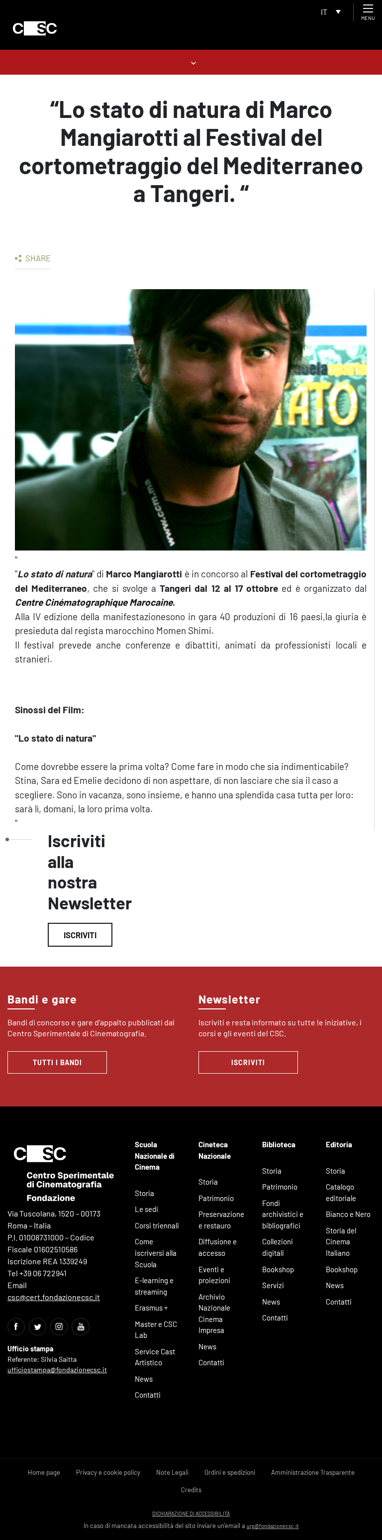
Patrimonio (216, 1198)
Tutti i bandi (57, 1062)
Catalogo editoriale (341, 1192)
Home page (44, 1472)
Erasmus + (151, 1307)
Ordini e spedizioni (229, 1472)
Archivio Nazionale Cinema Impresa (214, 1313)
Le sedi (146, 1209)
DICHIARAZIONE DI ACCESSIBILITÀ (191, 1513)
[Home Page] (34, 28)
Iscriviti (80, 935)
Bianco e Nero (348, 1214)
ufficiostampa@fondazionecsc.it (57, 1369)
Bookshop (278, 1269)
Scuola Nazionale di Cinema (155, 1155)
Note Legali (172, 1472)
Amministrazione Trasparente (313, 1472)
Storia (144, 1193)
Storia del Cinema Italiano (341, 1241)
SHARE (37, 258)
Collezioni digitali (277, 1247)
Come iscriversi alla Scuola (156, 1252)
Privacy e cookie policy (108, 1472)
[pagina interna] (191, 62)
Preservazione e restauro (221, 1220)
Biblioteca (278, 1144)
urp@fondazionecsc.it (273, 1526)
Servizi (273, 1285)
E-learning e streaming (154, 1286)
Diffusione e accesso (217, 1247)
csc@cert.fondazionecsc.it (53, 1297)
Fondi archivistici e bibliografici (282, 1214)
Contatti (148, 1394)
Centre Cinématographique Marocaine (94, 602)
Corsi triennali (157, 1225)
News (144, 1378)
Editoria (339, 1144)
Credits (191, 1490)
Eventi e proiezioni (214, 1275)
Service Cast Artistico (155, 1357)
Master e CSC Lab (156, 1330)
